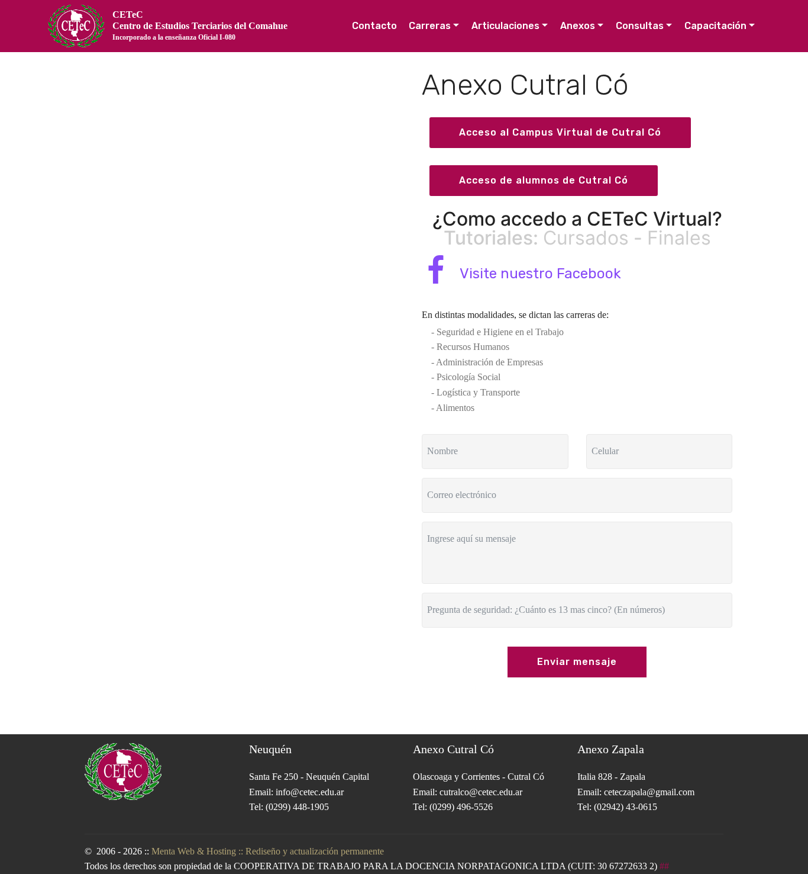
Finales (679, 237)
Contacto (374, 25)
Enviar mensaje (577, 661)
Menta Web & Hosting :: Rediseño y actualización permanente (267, 851)
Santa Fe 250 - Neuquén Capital (309, 777)
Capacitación (715, 25)
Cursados (586, 237)
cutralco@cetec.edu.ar (480, 792)
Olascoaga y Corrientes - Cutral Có (478, 777)
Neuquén (270, 749)
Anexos (577, 25)
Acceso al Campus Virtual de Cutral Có (560, 132)
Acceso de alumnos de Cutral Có (543, 180)
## (663, 866)
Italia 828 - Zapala (611, 777)
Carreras (430, 25)
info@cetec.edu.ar (310, 792)
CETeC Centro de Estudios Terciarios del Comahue (199, 25)
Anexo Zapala (610, 749)
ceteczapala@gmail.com (649, 792)
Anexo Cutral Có (453, 749)
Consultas (640, 25)
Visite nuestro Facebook (540, 273)
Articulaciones (505, 25)
